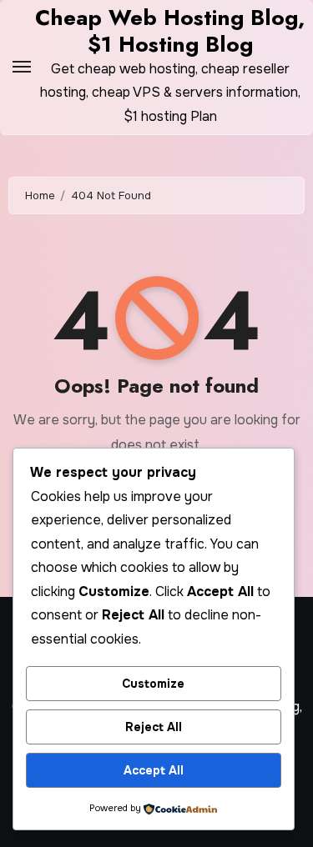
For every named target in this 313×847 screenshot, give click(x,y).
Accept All (154, 770)
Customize (153, 683)
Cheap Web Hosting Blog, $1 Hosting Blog (170, 30)
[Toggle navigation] (21, 67)
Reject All (153, 726)
